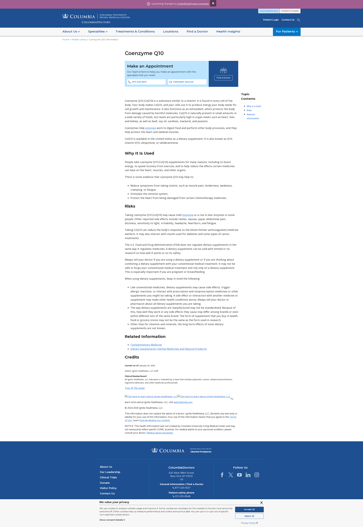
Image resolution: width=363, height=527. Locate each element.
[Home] (96, 18)
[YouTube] (239, 475)
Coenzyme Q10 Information (103, 39)
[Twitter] (230, 475)
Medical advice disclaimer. (160, 432)
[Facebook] (222, 475)
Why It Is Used (254, 106)
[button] (71, 32)
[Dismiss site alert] (213, 3)
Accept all (249, 509)
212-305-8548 (182, 496)
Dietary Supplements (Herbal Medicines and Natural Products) (168, 349)
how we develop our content (155, 420)
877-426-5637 (139, 82)
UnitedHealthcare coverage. (193, 3)
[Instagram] (256, 475)
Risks (249, 110)
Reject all (249, 516)
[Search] (299, 19)
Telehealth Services (183, 82)
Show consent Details (111, 520)
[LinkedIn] (248, 475)
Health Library (79, 39)
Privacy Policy (248, 523)
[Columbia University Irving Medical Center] (168, 450)
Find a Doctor (223, 77)
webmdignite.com (183, 402)
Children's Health (290, 11)
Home (65, 39)
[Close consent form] (261, 502)
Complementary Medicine (146, 344)
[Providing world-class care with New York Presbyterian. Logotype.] (200, 450)
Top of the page (135, 388)
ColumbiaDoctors (269, 11)
